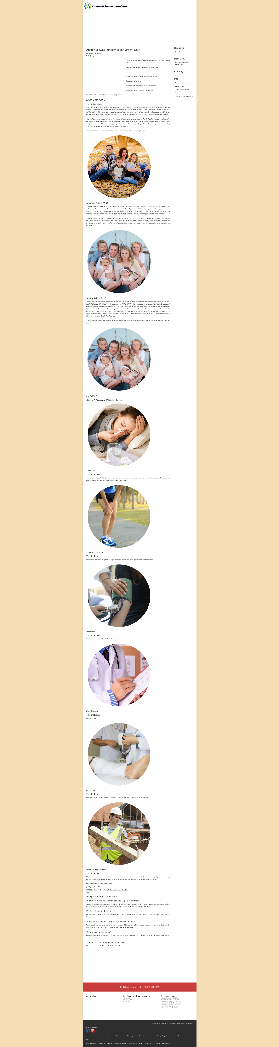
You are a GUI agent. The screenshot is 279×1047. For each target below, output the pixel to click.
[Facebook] (88, 1032)
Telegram (167, 1043)
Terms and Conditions (182, 89)
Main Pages (179, 52)
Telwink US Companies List (184, 96)
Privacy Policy (180, 86)
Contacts (178, 93)
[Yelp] (93, 1032)
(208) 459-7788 (93, 887)
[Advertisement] (139, 30)
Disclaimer (178, 83)
